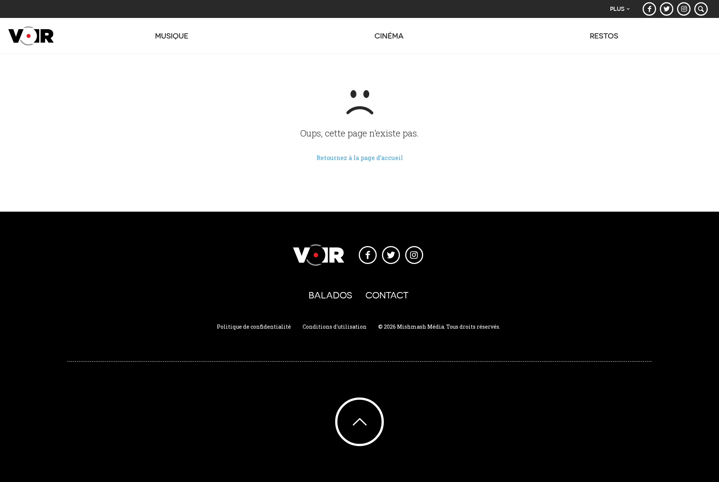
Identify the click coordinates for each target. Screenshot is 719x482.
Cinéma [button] (389, 35)
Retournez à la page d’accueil (359, 158)
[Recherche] (701, 9)
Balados (330, 295)
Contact (387, 295)
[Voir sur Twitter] (666, 9)
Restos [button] (604, 35)
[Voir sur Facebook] (649, 9)
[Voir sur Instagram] (683, 9)
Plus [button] (617, 8)
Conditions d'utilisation (335, 326)
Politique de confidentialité (254, 326)
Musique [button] (171, 35)
